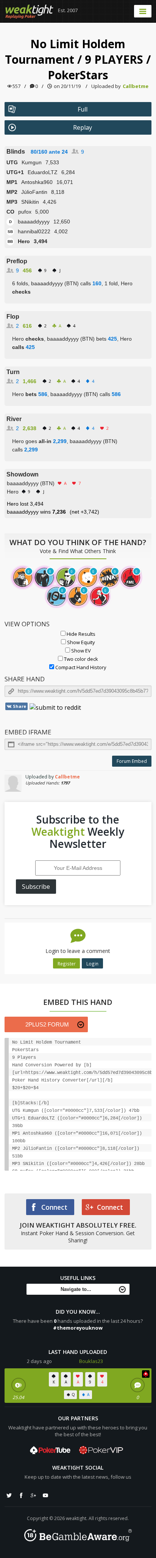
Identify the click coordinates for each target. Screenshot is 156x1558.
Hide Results (80, 633)
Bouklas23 (91, 1361)
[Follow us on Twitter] (9, 1495)
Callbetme (135, 86)
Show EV (80, 650)
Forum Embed (132, 761)
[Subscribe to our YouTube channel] (45, 1495)
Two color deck (80, 659)
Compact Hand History (80, 667)
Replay (82, 127)
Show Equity (80, 642)
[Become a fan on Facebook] (21, 1495)
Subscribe (36, 886)
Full (82, 109)
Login (92, 964)
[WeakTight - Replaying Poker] (29, 11)
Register (67, 964)
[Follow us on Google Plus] (33, 1495)
